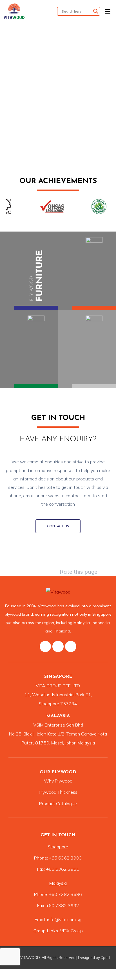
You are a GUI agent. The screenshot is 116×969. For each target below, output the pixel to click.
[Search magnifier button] (96, 11)
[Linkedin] (70, 646)
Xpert (105, 957)
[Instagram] (58, 646)
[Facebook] (45, 646)
